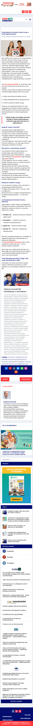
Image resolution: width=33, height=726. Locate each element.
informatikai (17, 157)
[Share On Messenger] (18, 368)
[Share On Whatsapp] (21, 368)
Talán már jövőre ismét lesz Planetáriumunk (16, 580)
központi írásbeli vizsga (20, 362)
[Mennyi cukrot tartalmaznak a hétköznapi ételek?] (5, 541)
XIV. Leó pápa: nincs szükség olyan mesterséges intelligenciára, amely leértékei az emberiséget (16, 574)
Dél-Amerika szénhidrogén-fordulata (14, 610)
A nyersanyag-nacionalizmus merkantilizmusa (12, 619)
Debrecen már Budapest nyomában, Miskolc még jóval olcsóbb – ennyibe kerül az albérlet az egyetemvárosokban (16, 696)
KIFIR (13, 359)
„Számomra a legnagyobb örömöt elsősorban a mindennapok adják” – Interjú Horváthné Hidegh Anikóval (14, 453)
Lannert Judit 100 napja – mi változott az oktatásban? (16, 526)
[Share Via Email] (25, 368)
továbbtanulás (22, 364)
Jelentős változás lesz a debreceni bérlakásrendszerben (13, 590)
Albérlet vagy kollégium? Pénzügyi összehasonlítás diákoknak (13, 683)
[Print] (16, 371)
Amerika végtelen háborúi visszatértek (15, 606)
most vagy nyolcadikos (11, 84)
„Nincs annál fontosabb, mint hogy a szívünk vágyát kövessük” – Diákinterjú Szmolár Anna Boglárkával (15, 649)
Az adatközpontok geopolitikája (13, 614)
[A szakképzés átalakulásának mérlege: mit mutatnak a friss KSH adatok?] (5, 533)
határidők (6, 359)
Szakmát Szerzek (11, 36)
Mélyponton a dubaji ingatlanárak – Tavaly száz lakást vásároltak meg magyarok (16, 595)
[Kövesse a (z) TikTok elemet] (30, 11)
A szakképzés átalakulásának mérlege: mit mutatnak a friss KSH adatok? (18, 534)
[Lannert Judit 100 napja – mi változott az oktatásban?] (5, 527)
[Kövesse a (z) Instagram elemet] (26, 11)
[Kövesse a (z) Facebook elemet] (23, 11)
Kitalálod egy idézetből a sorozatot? (14, 679)
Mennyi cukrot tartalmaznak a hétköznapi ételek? (17, 540)
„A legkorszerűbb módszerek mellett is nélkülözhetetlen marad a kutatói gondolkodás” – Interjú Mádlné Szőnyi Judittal (15, 636)
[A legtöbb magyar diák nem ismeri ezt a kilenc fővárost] (5, 512)
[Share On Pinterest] (10, 368)
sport (6, 158)
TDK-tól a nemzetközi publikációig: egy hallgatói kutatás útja (15, 643)
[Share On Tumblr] (14, 368)
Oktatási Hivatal (8, 364)
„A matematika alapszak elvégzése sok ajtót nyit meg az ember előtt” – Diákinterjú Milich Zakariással (16, 662)
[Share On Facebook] (6, 368)
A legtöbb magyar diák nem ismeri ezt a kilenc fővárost (18, 511)
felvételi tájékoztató (17, 357)
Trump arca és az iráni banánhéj (13, 624)
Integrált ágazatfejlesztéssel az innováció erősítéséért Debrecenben (16, 674)
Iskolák (28, 36)
